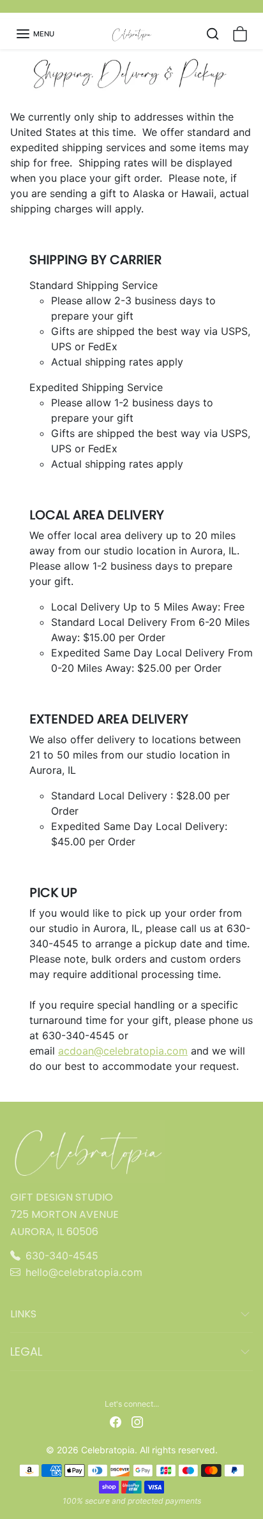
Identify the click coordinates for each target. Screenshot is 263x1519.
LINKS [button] (23, 1314)
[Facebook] (115, 1421)
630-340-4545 (62, 1255)
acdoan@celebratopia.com (123, 1050)
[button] (35, 34)
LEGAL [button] (26, 1352)
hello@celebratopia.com (84, 1272)
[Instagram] (137, 1421)
